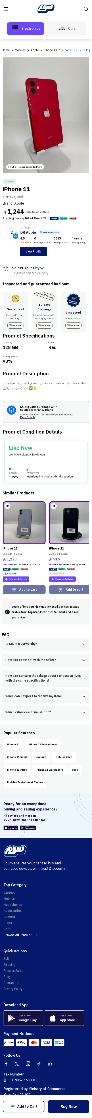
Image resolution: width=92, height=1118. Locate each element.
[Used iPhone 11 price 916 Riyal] (70, 522)
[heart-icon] (7, 506)
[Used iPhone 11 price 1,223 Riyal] (24, 522)
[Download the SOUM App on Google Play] (27, 827)
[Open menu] (6, 9)
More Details (27, 418)
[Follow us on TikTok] (39, 1063)
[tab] (25, 28)
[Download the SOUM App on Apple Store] (11, 827)
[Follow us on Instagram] (28, 1063)
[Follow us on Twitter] (17, 1063)
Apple (19, 203)
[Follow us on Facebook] (6, 1063)
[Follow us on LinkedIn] (50, 1063)
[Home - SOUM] (46, 8)
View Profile (33, 252)
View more (15, 325)
